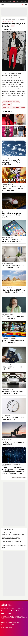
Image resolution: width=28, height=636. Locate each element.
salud (12, 617)
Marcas (24, 611)
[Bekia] (3, 1)
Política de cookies (6, 624)
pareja (3, 617)
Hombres (18, 611)
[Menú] (26, 4)
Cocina (22, 1)
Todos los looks (7, 104)
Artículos (11, 608)
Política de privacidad (13, 622)
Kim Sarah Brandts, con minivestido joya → (14, 107)
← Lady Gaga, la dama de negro (11, 101)
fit (26, 617)
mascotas (8, 617)
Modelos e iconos (6, 613)
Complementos (5, 611)
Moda (13, 1)
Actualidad (9, 1)
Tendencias (4, 608)
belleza (12, 616)
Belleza (17, 1)
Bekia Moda (4, 19)
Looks (9, 19)
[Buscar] (23, 4)
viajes (3, 618)
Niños (12, 611)
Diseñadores (19, 608)
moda (8, 616)
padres (21, 616)
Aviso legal (4, 622)
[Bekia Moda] (5, 4)
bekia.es (3, 616)
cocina (17, 616)
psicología (18, 617)
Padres (26, 1)
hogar (23, 617)
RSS (13, 624)
